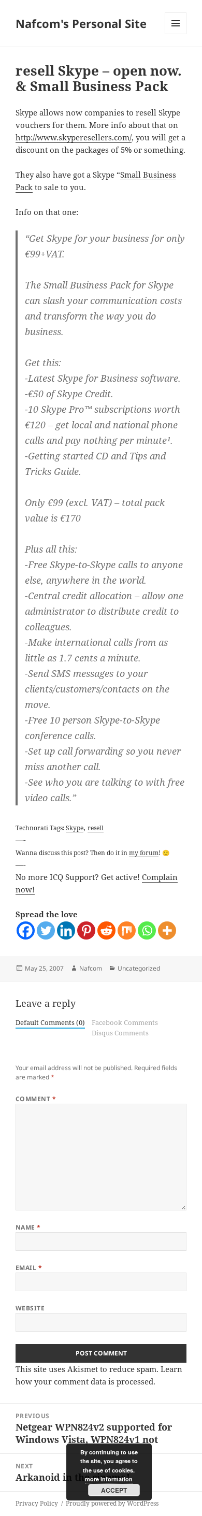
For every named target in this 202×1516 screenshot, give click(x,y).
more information (109, 1479)
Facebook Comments (125, 1022)
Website (30, 1308)
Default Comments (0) (50, 1022)
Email (29, 1267)
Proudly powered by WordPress (112, 1503)
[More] (167, 930)
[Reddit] (106, 930)
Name (28, 1227)
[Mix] (127, 930)
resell (96, 828)
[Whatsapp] (147, 930)
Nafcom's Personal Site (81, 23)
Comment (36, 1098)
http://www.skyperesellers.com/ (74, 137)
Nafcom (90, 968)
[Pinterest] (86, 930)
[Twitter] (46, 930)
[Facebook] (26, 930)
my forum (143, 852)
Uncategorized (139, 968)
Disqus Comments (120, 1032)
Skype (74, 828)
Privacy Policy (37, 1503)
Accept (114, 1490)
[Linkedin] (66, 930)
